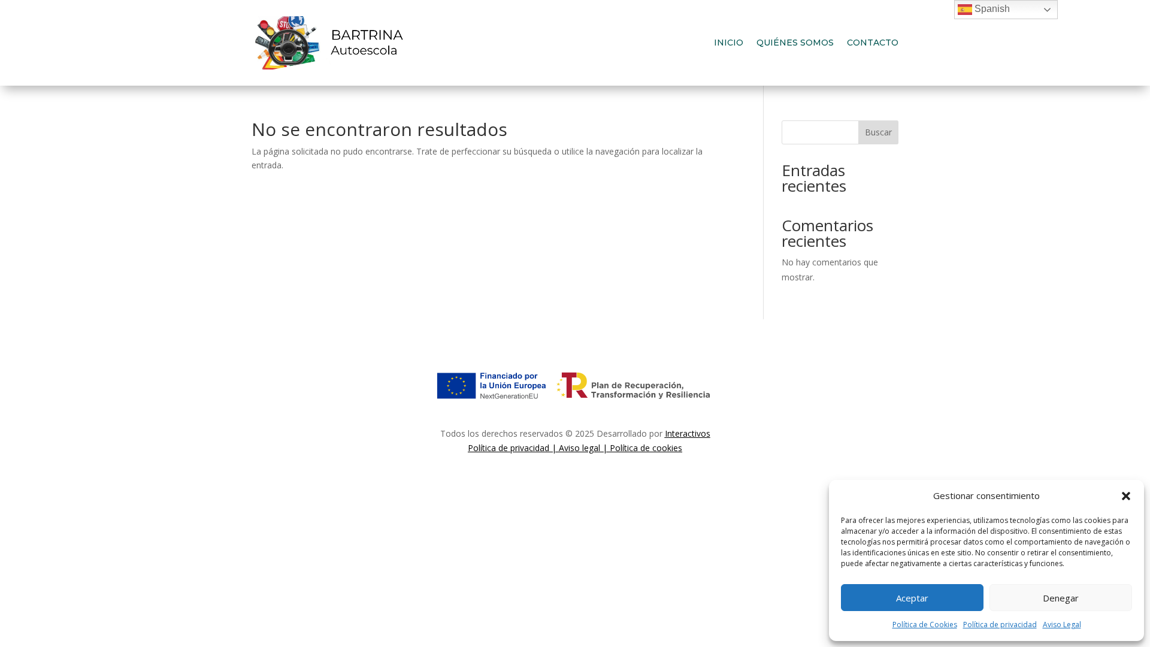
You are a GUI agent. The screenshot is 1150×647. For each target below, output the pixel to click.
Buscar (878, 132)
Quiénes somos (795, 42)
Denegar (1061, 598)
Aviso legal (579, 447)
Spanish (991, 9)
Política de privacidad (1000, 624)
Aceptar (912, 598)
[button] (1126, 496)
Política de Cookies (924, 624)
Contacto (872, 42)
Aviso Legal (1062, 624)
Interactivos (687, 433)
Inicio (728, 42)
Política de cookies (646, 447)
